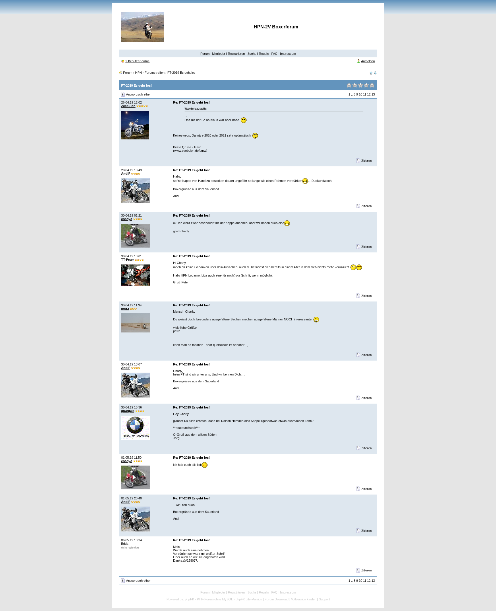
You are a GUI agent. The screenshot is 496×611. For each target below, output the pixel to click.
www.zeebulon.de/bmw (190, 150)
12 (369, 94)
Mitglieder (218, 53)
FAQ (274, 53)
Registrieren (236, 53)
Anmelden (368, 61)
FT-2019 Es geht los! (181, 72)
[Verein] (371, 72)
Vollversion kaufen (303, 599)
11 (364, 94)
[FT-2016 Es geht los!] (375, 72)
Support (324, 599)
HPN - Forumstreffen (149, 72)
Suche (251, 53)
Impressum (288, 53)
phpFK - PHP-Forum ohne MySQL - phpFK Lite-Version (223, 599)
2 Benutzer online (137, 61)
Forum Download (276, 599)
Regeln (264, 53)
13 (373, 94)
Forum (205, 53)
